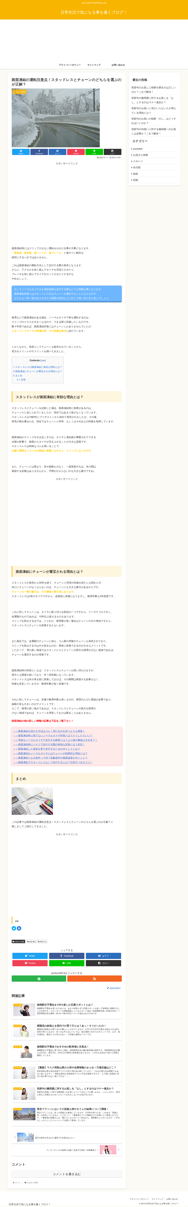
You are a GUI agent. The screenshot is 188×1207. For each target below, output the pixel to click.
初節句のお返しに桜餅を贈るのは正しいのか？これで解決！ (153, 89)
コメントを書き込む (67, 1174)
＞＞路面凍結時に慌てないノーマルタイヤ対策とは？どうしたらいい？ (52, 735)
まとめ (17, 375)
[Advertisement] (94, 40)
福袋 (135, 173)
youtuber (138, 148)
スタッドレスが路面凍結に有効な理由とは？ (37, 367)
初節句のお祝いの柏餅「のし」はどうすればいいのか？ (153, 121)
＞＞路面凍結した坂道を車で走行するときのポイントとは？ (46, 748)
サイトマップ (157, 1199)
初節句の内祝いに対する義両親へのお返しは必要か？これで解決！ (153, 131)
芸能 (135, 180)
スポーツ (138, 161)
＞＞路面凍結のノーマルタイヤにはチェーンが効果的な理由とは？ (50, 753)
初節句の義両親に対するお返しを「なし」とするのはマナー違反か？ (152, 100)
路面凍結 (32, 941)
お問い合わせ (172, 1199)
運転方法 (43, 941)
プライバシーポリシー (139, 1199)
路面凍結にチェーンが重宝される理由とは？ (37, 371)
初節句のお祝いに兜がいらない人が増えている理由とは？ (153, 110)
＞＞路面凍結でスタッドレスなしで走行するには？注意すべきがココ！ (52, 762)
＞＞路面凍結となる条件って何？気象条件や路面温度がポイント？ (50, 757)
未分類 (137, 167)
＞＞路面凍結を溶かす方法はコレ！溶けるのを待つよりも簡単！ (49, 731)
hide (43, 360)
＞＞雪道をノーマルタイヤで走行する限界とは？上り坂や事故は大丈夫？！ (55, 740)
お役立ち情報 (19, 941)
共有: (21, 379)
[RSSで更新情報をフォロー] (94, 978)
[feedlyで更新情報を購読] (39, 978)
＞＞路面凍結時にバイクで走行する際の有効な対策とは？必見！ (49, 744)
